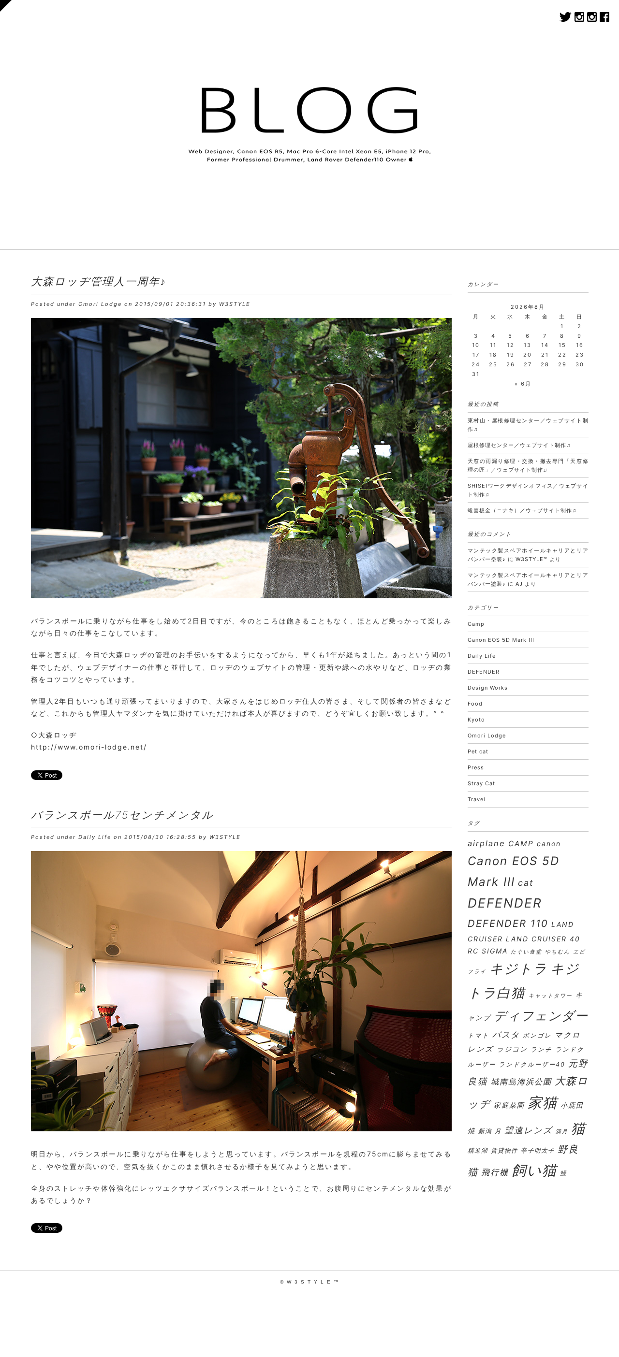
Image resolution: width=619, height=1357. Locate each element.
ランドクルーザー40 (532, 1064)
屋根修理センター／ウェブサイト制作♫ (519, 445)
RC (473, 951)
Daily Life (94, 837)
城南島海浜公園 (521, 1081)
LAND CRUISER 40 (543, 939)
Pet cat (478, 751)
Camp (476, 624)
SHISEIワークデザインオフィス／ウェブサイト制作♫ (528, 490)
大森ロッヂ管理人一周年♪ (98, 281)
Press (476, 767)
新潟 (485, 1131)
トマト (478, 1035)
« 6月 (523, 383)
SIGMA (495, 951)
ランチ (541, 1049)
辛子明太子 (538, 1150)
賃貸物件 (504, 1150)
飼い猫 (534, 1170)
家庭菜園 (509, 1105)
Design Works (488, 687)
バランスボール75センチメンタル (122, 814)
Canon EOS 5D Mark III (501, 639)
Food (475, 703)
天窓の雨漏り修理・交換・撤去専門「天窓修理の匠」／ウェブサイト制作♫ (528, 465)
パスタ (506, 1034)
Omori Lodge (100, 304)
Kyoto (476, 719)
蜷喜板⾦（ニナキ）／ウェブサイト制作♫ (522, 510)
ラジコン (512, 1049)
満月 (562, 1131)
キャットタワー (551, 996)
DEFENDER (484, 671)
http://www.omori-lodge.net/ (89, 747)
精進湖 (478, 1150)
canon (549, 843)
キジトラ (518, 968)
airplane (486, 843)
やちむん (557, 952)
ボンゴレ (537, 1035)
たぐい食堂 (526, 952)
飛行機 (495, 1172)
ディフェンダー (541, 1015)
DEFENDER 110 (508, 923)
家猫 (543, 1102)
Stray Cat (481, 783)
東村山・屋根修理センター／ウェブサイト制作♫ (528, 425)
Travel (477, 799)
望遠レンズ (528, 1130)
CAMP (521, 843)
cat (525, 883)
